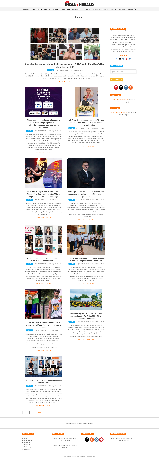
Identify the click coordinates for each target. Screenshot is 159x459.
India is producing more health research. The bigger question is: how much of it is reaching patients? (86, 194)
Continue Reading (65, 81)
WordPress (88, 456)
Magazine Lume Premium (120, 99)
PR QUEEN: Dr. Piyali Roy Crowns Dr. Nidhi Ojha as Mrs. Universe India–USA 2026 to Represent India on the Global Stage (43, 194)
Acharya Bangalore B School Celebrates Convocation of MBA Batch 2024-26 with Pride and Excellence (86, 316)
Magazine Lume (75, 456)
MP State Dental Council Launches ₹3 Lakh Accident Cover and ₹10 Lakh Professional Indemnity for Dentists (86, 122)
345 (35, 413)
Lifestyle (51, 70)
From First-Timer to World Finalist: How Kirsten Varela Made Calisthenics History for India (43, 325)
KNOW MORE (123, 55)
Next (39, 413)
